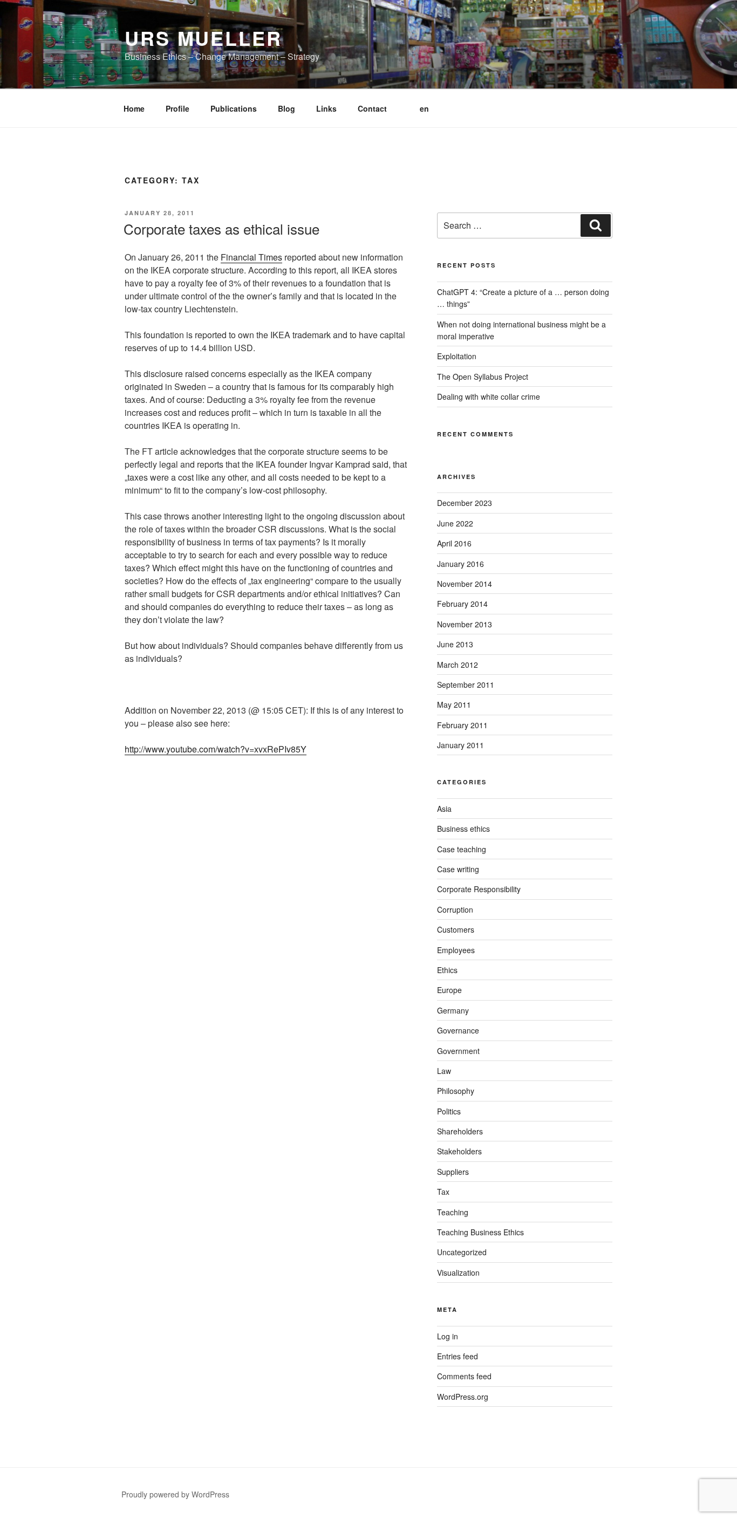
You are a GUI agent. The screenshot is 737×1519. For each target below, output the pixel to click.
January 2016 (460, 563)
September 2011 (465, 684)
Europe (449, 989)
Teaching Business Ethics (480, 1232)
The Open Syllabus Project (482, 376)
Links (326, 108)
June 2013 (455, 644)
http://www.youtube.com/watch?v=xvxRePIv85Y (215, 749)
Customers (455, 929)
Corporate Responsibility (479, 889)
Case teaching (461, 849)
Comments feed (464, 1376)
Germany (453, 1010)
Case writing (458, 869)
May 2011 (454, 704)
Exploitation (456, 356)
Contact (372, 108)
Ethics (447, 969)
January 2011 (460, 745)
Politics (449, 1111)
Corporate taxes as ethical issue (221, 228)
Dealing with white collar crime (488, 396)
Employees (456, 950)
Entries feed (457, 1356)
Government (458, 1050)
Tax (443, 1191)
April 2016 (454, 543)
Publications (233, 108)
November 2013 (464, 624)
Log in (447, 1336)
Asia (444, 808)
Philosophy (455, 1090)
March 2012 (457, 664)
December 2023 (464, 502)
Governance (458, 1030)
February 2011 (462, 725)
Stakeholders (459, 1151)
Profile (177, 108)
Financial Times (251, 257)
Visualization (458, 1272)
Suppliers (453, 1171)
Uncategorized (462, 1252)
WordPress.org (462, 1396)
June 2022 (455, 523)
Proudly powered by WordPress (175, 1494)
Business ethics (463, 828)
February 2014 (462, 603)
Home (134, 108)
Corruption (455, 909)
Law (444, 1070)
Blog (286, 108)
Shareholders (460, 1131)
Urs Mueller (203, 38)
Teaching (452, 1212)
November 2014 (464, 583)
